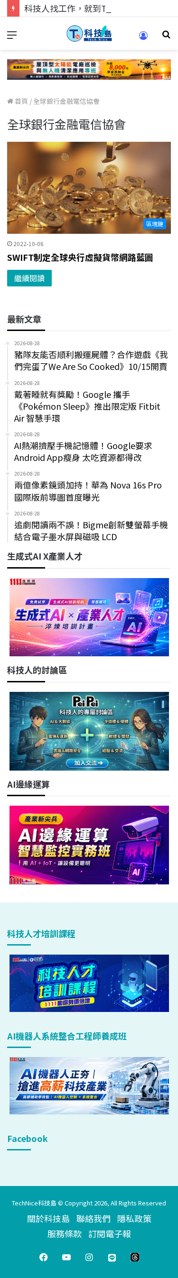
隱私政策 (134, 1218)
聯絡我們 (93, 1218)
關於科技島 (48, 1218)
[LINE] (112, 1257)
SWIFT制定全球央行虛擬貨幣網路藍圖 (80, 257)
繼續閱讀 (29, 278)
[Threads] (134, 1257)
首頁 (20, 101)
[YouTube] (66, 1257)
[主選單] (12, 37)
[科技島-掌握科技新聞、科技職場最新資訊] (89, 33)
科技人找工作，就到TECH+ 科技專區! (96, 8)
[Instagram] (89, 1257)
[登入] (143, 38)
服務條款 (64, 1233)
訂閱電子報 (109, 1233)
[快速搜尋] (166, 37)
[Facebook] (43, 1257)
